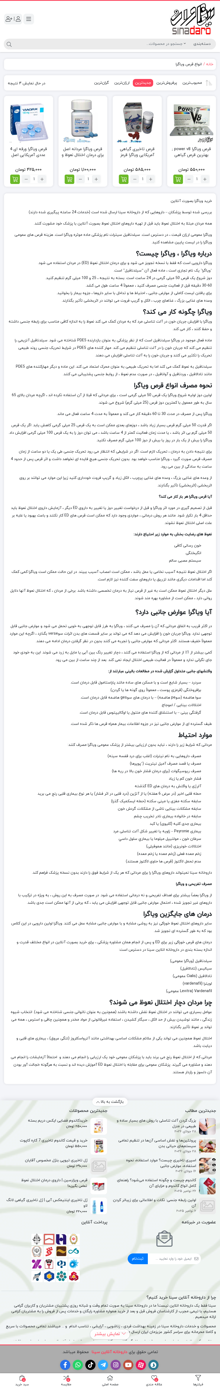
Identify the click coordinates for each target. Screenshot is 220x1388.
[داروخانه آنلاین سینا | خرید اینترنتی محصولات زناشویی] (192, 19)
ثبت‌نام (138, 1258)
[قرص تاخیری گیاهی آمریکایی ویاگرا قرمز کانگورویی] (137, 120)
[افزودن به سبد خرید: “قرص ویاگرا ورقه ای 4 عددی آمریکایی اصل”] (15, 179)
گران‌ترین (101, 82)
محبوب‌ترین (192, 82)
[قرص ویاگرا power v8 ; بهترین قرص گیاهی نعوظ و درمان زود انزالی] (192, 120)
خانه (209, 64)
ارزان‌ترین (122, 82)
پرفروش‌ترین (166, 82)
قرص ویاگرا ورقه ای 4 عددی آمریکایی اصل (28, 152)
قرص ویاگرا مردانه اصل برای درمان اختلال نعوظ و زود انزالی (83, 155)
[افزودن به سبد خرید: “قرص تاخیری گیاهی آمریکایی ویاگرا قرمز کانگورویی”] (124, 179)
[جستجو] (8, 44)
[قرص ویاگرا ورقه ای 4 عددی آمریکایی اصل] (28, 120)
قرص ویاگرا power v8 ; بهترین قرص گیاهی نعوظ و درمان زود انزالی (191, 155)
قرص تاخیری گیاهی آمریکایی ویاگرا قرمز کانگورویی (137, 155)
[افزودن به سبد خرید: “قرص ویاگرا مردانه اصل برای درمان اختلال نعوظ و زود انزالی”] (69, 179)
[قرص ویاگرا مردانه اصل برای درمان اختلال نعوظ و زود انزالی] (83, 120)
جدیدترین (143, 82)
